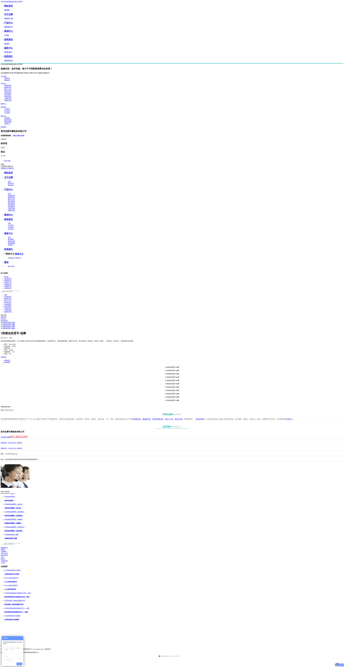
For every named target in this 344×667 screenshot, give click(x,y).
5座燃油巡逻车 (9, 410)
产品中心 (3, 83)
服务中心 (3, 116)
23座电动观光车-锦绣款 (11, 619)
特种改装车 (7, 96)
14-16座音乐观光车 (10, 589)
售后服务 (7, 118)
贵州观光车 (7, 288)
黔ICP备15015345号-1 (45, 652)
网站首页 (8, 173)
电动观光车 (7, 85)
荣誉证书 (7, 78)
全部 (9, 181)
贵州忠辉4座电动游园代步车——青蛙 (16, 612)
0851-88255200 (18, 135)
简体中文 (11, 168)
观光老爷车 (7, 91)
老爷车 (3, 559)
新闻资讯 (3, 107)
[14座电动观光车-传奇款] (12, 570)
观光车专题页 (5, 623)
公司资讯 (7, 109)
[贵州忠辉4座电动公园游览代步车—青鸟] (17, 593)
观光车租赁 (7, 120)
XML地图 (4, 631)
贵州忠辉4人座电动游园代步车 (14, 604)
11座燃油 (3, 551)
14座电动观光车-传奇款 (11, 574)
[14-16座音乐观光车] (11, 585)
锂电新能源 (7, 121)
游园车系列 (7, 100)
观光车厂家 (7, 282)
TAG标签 (4, 627)
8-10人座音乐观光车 (10, 581)
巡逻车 (3, 549)
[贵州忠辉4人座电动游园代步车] (14, 600)
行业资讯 (7, 112)
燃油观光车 (7, 87)
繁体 (2, 164)
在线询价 (3, 357)
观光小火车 (7, 89)
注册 (9, 161)
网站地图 (3, 635)
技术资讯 (7, 111)
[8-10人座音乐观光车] (11, 578)
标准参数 (7, 362)
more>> (13, 493)
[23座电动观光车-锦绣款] (12, 615)
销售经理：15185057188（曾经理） (12, 448)
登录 (5, 161)
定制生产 (7, 123)
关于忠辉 (3, 76)
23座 (2, 557)
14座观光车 (4, 561)
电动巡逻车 (7, 93)
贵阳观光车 (7, 284)
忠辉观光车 (7, 286)
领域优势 (7, 80)
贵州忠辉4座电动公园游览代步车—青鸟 (16, 597)
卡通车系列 (7, 98)
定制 (287, 419)
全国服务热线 (14, 437)
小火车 (3, 562)
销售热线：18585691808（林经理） (12, 442)
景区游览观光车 (158, 419)
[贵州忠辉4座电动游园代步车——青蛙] (16, 608)
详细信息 (7, 360)
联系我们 (3, 127)
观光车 (6, 277)
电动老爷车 (4, 555)
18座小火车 (4, 553)
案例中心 (3, 103)
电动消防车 (7, 95)
